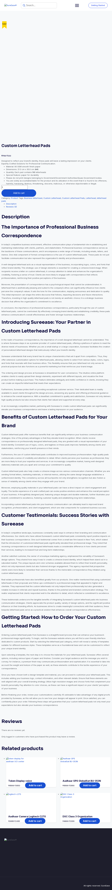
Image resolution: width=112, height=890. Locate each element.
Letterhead (91, 198)
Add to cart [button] (35, 785)
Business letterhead (33, 198)
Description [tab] (11, 204)
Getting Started (98, 5)
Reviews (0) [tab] (11, 206)
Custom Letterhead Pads (73, 198)
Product (14, 198)
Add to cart (18, 193)
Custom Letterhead (52, 198)
